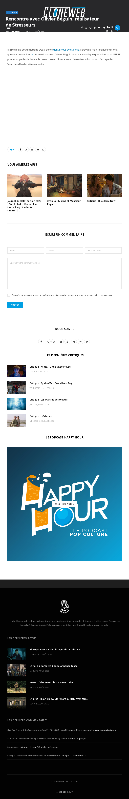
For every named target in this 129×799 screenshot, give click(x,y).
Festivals (12, 12)
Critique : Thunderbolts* (74, 755)
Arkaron (15, 31)
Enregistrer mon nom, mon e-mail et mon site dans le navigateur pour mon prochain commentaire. (62, 295)
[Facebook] (107, 27)
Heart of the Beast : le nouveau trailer (52, 682)
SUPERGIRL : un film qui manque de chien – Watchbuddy (33, 738)
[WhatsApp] (112, 31)
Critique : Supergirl (76, 738)
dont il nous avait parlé (66, 49)
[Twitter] (112, 27)
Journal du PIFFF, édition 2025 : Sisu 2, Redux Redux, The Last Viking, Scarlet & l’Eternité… (24, 205)
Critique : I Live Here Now (101, 201)
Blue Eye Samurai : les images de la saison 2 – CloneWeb (33, 730)
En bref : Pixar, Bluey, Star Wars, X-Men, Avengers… (59, 698)
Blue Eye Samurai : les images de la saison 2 (55, 649)
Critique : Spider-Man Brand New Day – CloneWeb (31, 755)
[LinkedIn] (107, 31)
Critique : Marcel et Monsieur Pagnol (64, 202)
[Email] (117, 27)
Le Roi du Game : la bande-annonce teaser (54, 666)
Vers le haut (65, 792)
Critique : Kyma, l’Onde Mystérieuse (50, 366)
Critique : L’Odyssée (41, 416)
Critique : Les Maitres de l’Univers (49, 399)
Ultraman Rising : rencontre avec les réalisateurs (90, 730)
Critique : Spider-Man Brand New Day (51, 383)
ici (32, 54)
